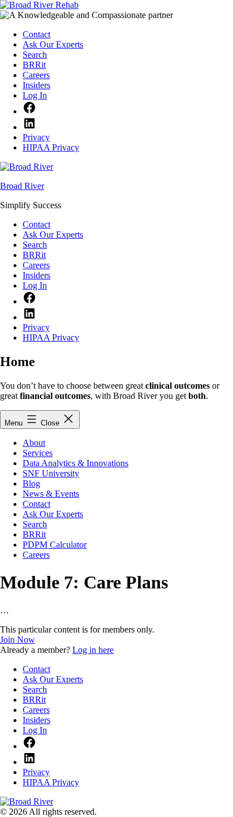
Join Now (17, 639)
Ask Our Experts (53, 514)
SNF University (51, 473)
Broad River (22, 186)
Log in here (93, 650)
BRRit (34, 534)
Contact (36, 504)
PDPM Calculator (55, 544)
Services (38, 453)
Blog (31, 483)
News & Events (51, 493)
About (34, 443)
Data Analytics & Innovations (75, 463)
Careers (36, 555)
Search (35, 524)
